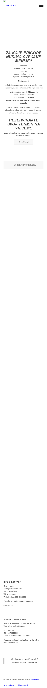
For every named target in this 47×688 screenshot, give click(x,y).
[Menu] (39, 5)
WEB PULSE (35, 679)
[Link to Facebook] (38, 682)
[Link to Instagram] (41, 682)
